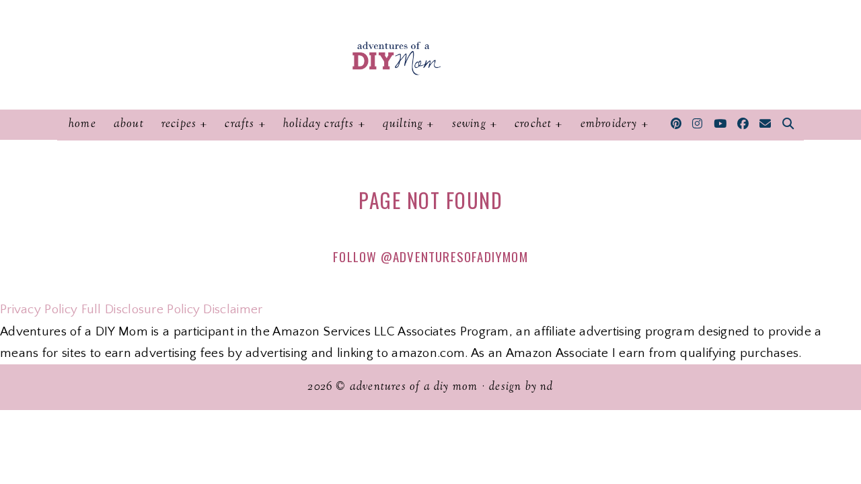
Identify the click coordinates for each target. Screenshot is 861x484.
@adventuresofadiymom (454, 256)
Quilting (403, 124)
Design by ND (521, 387)
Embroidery (609, 124)
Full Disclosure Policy (140, 309)
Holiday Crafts (318, 124)
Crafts (239, 124)
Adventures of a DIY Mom (414, 387)
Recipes (178, 124)
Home (82, 124)
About (129, 124)
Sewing (469, 124)
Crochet (533, 124)
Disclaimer (232, 309)
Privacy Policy (38, 309)
